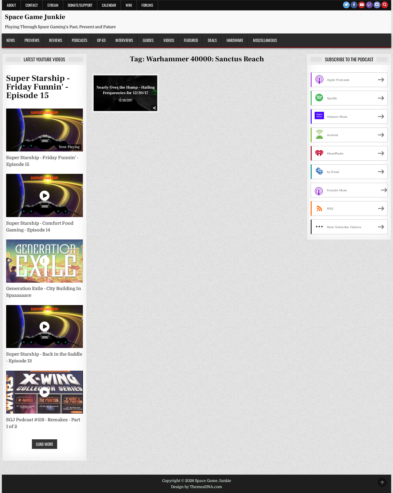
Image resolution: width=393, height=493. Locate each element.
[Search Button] (384, 5)
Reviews (55, 40)
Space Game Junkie (35, 17)
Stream (52, 5)
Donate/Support (80, 5)
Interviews (124, 40)
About (11, 5)
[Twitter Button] (346, 5)
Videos (168, 40)
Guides (148, 40)
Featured (191, 40)
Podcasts (79, 40)
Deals (212, 40)
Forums (147, 5)
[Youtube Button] (361, 5)
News (10, 40)
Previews (32, 40)
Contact (31, 5)
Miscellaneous (265, 40)
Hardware (235, 40)
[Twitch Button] (369, 5)
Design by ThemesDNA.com (196, 487)
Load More (44, 444)
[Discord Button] (377, 5)
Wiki (129, 5)
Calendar (109, 5)
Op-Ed (101, 40)
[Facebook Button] (354, 5)
